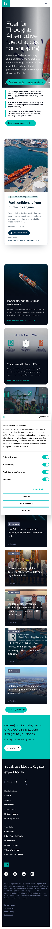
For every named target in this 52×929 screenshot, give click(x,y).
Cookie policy (9, 911)
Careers (7, 800)
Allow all (26, 496)
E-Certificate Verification (14, 836)
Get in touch (12, 782)
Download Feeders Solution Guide (19, 321)
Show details (38, 489)
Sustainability (10, 809)
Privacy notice (9, 905)
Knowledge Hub (14, 709)
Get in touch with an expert (19, 123)
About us (8, 795)
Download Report (20, 233)
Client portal (9, 831)
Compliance (8, 915)
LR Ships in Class (11, 845)
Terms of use (9, 908)
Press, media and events (14, 854)
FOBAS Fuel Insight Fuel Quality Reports (22, 240)
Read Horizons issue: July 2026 (21, 65)
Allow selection (26, 503)
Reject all (26, 510)
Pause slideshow (48, 82)
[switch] (45, 465)
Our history (9, 804)
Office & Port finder (12, 850)
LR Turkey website (11, 818)
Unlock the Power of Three (16, 380)
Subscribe (11, 748)
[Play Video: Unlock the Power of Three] (26, 344)
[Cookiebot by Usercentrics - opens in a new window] (38, 417)
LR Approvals (9, 840)
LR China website (11, 814)
